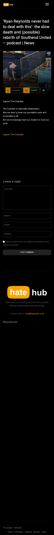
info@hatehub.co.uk (35, 313)
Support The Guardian (13, 134)
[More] (44, 90)
